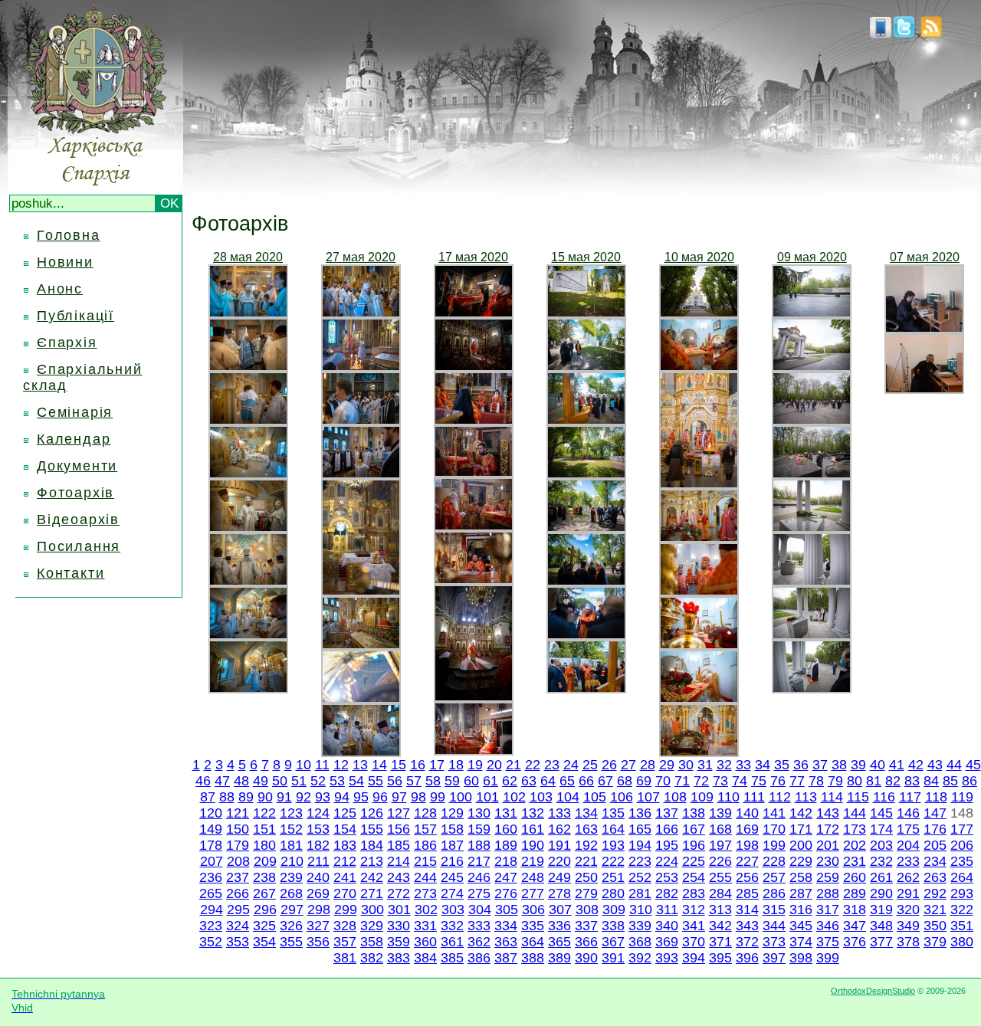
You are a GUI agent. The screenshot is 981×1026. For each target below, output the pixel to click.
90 (265, 797)
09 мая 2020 (812, 257)
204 (908, 845)
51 (299, 780)
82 (893, 780)
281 (639, 893)
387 (505, 957)
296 (265, 909)
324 (237, 925)
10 (303, 764)
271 (371, 893)
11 (322, 764)
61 (490, 780)
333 (479, 925)
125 (344, 813)
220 (559, 861)
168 (720, 829)
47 (222, 780)
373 (774, 941)
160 (505, 829)
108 (675, 797)
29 (666, 764)
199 (774, 845)
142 (800, 813)
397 (774, 957)
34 (762, 764)
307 (560, 909)
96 (380, 797)
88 (227, 797)
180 (264, 845)
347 (854, 925)
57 (414, 780)
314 (747, 909)
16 (417, 764)
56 (394, 780)
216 (452, 861)
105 (594, 797)
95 (361, 797)
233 (908, 861)
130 (479, 813)
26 (609, 764)
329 (371, 925)
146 (908, 813)
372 (747, 941)
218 (505, 861)
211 (318, 861)
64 (548, 780)
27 (628, 764)
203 (881, 845)
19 (475, 764)
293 (961, 893)
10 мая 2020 (699, 257)
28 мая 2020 (248, 257)
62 (509, 780)
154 (344, 829)
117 (910, 797)
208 (238, 861)
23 (551, 764)
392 (639, 957)
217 (479, 861)
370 (693, 941)
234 (935, 861)
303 (452, 909)
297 (292, 909)
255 (720, 877)
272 (398, 893)
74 (739, 780)
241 (344, 877)
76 (778, 780)
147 (935, 813)
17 (437, 764)
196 (693, 845)
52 (318, 780)
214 (398, 861)
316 (800, 909)
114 (832, 797)
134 (586, 813)
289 (854, 893)
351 (961, 925)
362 (479, 941)
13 (360, 764)
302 (426, 909)
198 (747, 845)
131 (505, 813)
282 (666, 893)
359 (398, 941)
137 (666, 813)
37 (820, 764)
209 (265, 861)
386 (479, 957)
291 (908, 893)
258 (800, 877)
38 (839, 764)
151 (264, 829)
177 (961, 829)
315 (774, 909)
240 (318, 877)
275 (479, 893)
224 (666, 861)
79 (835, 780)
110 (728, 797)
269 (318, 893)
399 (827, 957)
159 (479, 829)
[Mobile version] (880, 33)
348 (881, 925)
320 (908, 909)
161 (532, 829)
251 (613, 877)
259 (827, 877)
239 (291, 877)
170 (774, 829)
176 (935, 829)
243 (398, 877)
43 (935, 764)
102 (514, 797)
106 (621, 797)
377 (881, 941)
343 (747, 925)
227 (747, 861)
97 (399, 797)
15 (398, 764)
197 (720, 845)
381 (344, 957)
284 (720, 893)
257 (774, 877)
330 (398, 925)
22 (532, 764)
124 (318, 813)
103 (541, 797)
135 (613, 813)
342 (720, 925)
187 (452, 845)
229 (800, 861)
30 (686, 764)
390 (586, 957)
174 (881, 829)
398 (800, 957)
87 (207, 797)
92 (303, 797)
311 (667, 909)
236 (210, 877)
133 (559, 813)
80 (854, 780)
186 (425, 845)
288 (827, 893)
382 (371, 957)
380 (961, 941)
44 (954, 764)
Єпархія (67, 342)
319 (881, 909)
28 (647, 764)
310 (640, 909)
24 (571, 764)
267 (264, 893)
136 (639, 813)
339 (639, 925)
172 (827, 829)
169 (747, 829)
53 (337, 780)
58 (433, 780)
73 (720, 780)
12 (341, 764)
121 (237, 813)
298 (318, 909)
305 (506, 909)
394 (693, 957)
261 (881, 877)
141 (774, 813)
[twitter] (904, 33)
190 (532, 845)
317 (827, 909)
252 (639, 877)
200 (800, 845)
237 (237, 877)
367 (613, 941)
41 (896, 764)
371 (720, 941)
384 (425, 957)
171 (800, 829)
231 (854, 861)
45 (973, 764)
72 (701, 780)
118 (936, 797)
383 (398, 957)
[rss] (931, 33)
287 (800, 893)
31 (705, 764)
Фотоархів (75, 492)
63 (528, 780)
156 (398, 829)
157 (425, 829)
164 (613, 829)
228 (774, 861)
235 (961, 861)
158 (452, 829)
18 (456, 764)
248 (532, 877)
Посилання (78, 546)
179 (237, 845)
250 (586, 877)
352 (210, 941)
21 (513, 764)
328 (344, 925)
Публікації (75, 315)
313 (720, 909)
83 (912, 780)
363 (505, 941)
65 (567, 780)
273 (425, 893)
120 (210, 813)
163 (586, 829)
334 (505, 925)
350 (935, 925)
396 (747, 957)
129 (452, 813)
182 (318, 845)
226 (720, 861)
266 (237, 893)
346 (827, 925)
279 (586, 893)
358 (371, 941)
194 (639, 845)
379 (935, 941)
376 (854, 941)
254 (693, 877)
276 (505, 893)
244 (425, 877)
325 (264, 925)
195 (666, 845)
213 (371, 861)
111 (754, 797)
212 (344, 861)
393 (666, 957)
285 (747, 893)
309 (613, 909)
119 (962, 797)
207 (211, 861)
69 (643, 780)
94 (341, 797)
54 (356, 780)
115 (858, 797)
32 (724, 764)
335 (532, 925)
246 (479, 877)
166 (666, 829)
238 (264, 877)
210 (292, 861)
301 (399, 909)
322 (961, 909)
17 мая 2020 (473, 257)
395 (720, 957)
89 (246, 797)
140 (747, 813)
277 (532, 893)
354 (264, 941)
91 (284, 797)
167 (693, 829)
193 (613, 845)
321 (935, 909)
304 (479, 909)
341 (693, 925)
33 (743, 764)
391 (613, 957)
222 (613, 861)
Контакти (70, 573)
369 (666, 941)
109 (702, 797)
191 (559, 845)
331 (425, 925)
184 (371, 845)
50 (279, 780)
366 (586, 941)
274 (452, 893)
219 (532, 861)
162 (559, 829)
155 (371, 829)
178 (210, 845)
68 (624, 780)
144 (854, 813)
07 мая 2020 (925, 257)
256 (747, 877)
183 (344, 845)
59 (452, 780)
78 (816, 780)
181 (291, 845)
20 (494, 764)
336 (559, 925)
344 (774, 925)
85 (950, 780)
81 (873, 780)
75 (758, 780)
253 (666, 877)
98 (418, 797)
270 (344, 893)
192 (586, 845)
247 (505, 877)
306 (533, 909)
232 (881, 861)
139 (720, 813)
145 (881, 813)
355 (291, 941)
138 (693, 813)
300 (372, 909)
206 (961, 845)
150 (237, 829)
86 (969, 780)
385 (452, 957)
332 (452, 925)
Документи (77, 466)
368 (639, 941)
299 (345, 909)
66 (586, 780)
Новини (65, 262)
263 (935, 877)
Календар (73, 439)
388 (532, 957)
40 (877, 764)
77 (797, 780)
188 (479, 845)
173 (854, 829)
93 (322, 797)
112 (780, 797)
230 (827, 861)
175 (908, 829)
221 (586, 861)
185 (398, 845)
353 (237, 941)
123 (291, 813)
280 (613, 893)
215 (425, 861)
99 (437, 797)
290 (881, 893)
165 (639, 829)
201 (827, 845)
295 (238, 909)
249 (559, 877)
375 (827, 941)
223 (639, 861)
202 (854, 845)
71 (682, 780)
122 (264, 813)
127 (398, 813)
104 (567, 797)
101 (487, 797)
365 (559, 941)
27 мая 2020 (360, 257)
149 (210, 829)
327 (318, 925)
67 (605, 780)
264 (961, 877)
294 (211, 909)
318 (854, 909)
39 (858, 764)
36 (801, 764)
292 (935, 893)
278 (559, 893)
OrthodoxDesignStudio (873, 990)
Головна (68, 235)
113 (806, 797)
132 (532, 813)
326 (291, 925)
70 (663, 780)
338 (613, 925)
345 (800, 925)
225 (693, 861)
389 (559, 957)
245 (452, 877)
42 (916, 764)
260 (854, 877)
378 (908, 941)
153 (318, 829)
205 (935, 845)
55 (375, 780)
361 (452, 941)
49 (260, 780)
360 (425, 941)
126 (371, 813)
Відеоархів (78, 519)
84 (931, 780)
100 (460, 797)
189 (505, 845)
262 (908, 877)
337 (586, 925)
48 (241, 780)
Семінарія (75, 412)
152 (291, 829)
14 (379, 764)
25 (590, 764)
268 (291, 893)
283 (693, 893)
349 (908, 925)
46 (203, 780)
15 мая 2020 (586, 257)
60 (471, 780)
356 (318, 941)
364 (532, 941)
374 (800, 941)
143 (827, 813)
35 (781, 764)
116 (884, 797)
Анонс (60, 289)
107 (648, 797)
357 (344, 941)
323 (210, 925)
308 (587, 909)
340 (666, 925)
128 (425, 813)
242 (371, 877)
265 (210, 893)
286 (774, 893)
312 (693, 909)
